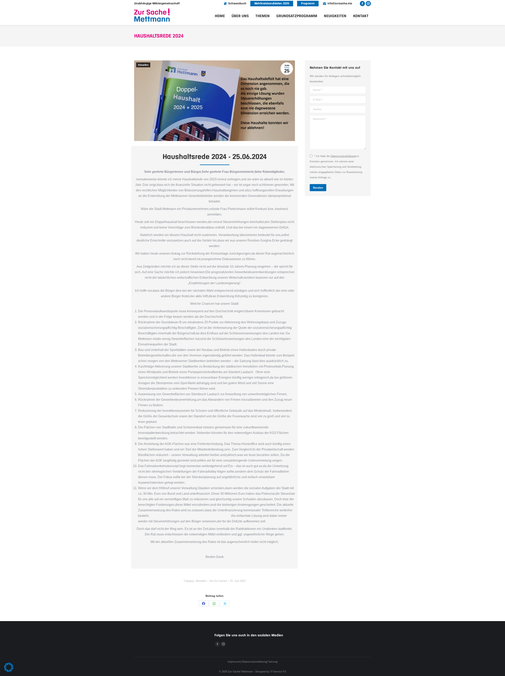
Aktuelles (143, 65)
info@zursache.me (339, 3)
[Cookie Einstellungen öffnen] (8, 671)
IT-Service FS (278, 671)
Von (218, 580)
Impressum (234, 661)
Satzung (273, 661)
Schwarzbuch (237, 3)
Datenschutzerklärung (343, 156)
